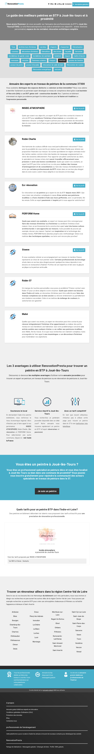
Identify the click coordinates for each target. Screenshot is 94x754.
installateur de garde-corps (19, 56)
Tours (79, 639)
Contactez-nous (11, 721)
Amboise (15, 612)
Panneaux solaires (39, 60)
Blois (15, 616)
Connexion (68, 4)
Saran (79, 635)
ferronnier (79, 51)
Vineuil (78, 652)
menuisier (14, 60)
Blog (7, 718)
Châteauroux (15, 640)
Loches (36, 633)
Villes (51, 4)
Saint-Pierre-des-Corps (78, 624)
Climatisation (78, 47)
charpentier (64, 47)
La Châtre (36, 625)
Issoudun (36, 620)
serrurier (58, 69)
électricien (57, 51)
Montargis (36, 642)
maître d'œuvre (79, 56)
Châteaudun (15, 636)
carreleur (43, 47)
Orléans (58, 628)
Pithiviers (57, 632)
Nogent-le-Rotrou (57, 619)
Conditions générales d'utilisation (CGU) (19, 712)
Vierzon (79, 647)
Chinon (15, 644)
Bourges (15, 620)
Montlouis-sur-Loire (57, 613)
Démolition (46, 51)
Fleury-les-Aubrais (36, 616)
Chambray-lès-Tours (15, 626)
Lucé (36, 637)
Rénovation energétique (42, 69)
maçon (67, 56)
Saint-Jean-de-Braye (78, 617)
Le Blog (59, 4)
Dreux (36, 612)
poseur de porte (17, 65)
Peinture (62, 60)
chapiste (53, 47)
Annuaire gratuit (11, 709)
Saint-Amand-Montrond (58, 644)
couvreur (15, 51)
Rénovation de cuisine (75, 65)
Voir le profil (79, 108)
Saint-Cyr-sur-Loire (79, 612)
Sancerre (78, 630)
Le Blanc (36, 629)
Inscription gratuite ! (81, 4)
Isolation (57, 56)
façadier (68, 51)
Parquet (52, 60)
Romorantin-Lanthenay (57, 637)
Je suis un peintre (47, 491)
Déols (15, 649)
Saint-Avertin (57, 650)
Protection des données (14, 715)
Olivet (57, 623)
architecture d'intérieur (27, 47)
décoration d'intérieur (30, 51)
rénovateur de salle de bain (53, 65)
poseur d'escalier (32, 65)
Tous (13, 47)
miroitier (25, 60)
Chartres (15, 632)
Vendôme (78, 643)
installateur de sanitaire (42, 56)
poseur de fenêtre (76, 60)
